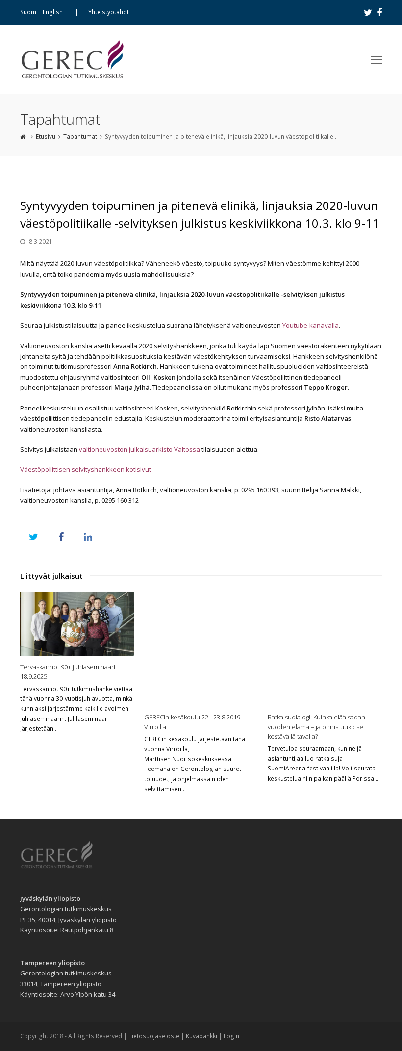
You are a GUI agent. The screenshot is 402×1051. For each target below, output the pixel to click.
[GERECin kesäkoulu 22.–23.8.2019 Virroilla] (201, 649)
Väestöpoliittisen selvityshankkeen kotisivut (85, 469)
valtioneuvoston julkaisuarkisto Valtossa (139, 449)
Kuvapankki (201, 1036)
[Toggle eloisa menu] (376, 59)
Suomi (29, 12)
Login (231, 1036)
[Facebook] (379, 12)
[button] (33, 537)
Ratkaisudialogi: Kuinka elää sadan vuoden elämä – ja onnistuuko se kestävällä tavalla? (316, 727)
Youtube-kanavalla (310, 325)
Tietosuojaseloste (153, 1036)
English (53, 12)
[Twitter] (368, 12)
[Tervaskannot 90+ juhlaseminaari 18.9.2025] (77, 624)
